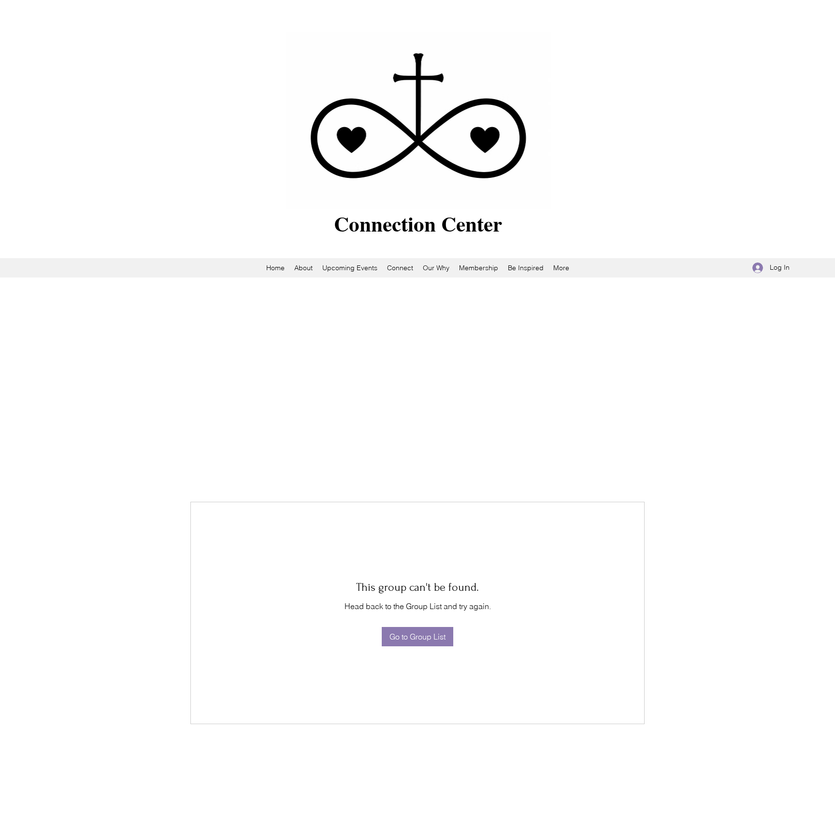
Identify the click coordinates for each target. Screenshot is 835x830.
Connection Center (418, 223)
